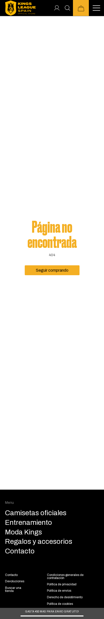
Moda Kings (23, 532)
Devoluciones (14, 581)
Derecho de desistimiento (65, 597)
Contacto (11, 575)
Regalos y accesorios (38, 541)
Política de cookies (60, 604)
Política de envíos (59, 590)
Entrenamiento (28, 522)
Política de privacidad (61, 584)
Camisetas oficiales (35, 513)
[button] (81, 8)
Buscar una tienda (13, 589)
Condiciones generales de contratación (65, 576)
